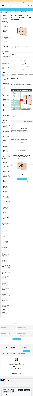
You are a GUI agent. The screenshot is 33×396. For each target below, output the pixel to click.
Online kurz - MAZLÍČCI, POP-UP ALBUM (5, 261)
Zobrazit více (16, 339)
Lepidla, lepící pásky (6, 196)
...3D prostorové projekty (6, 56)
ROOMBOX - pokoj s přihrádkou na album (5, 301)
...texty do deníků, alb (6, 38)
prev (12, 166)
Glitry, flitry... (5, 140)
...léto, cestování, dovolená (5, 31)
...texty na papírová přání (6, 37)
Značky (4, 309)
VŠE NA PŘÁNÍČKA (5, 114)
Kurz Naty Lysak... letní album (6, 287)
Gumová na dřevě (5, 146)
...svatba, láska (5, 27)
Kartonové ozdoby (6, 137)
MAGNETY (4, 212)
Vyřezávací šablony (6, 218)
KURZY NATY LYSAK (6, 250)
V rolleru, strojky (8, 201)
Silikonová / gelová (6, 143)
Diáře (4, 109)
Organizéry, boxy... (6, 207)
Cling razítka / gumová (6, 145)
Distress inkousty (5, 186)
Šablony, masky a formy (6, 176)
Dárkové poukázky (4, 20)
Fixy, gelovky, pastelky (6, 163)
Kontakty (5, 2)
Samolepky (4, 123)
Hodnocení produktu (21, 74)
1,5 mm (4, 236)
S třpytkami (7, 203)
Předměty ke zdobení (6, 177)
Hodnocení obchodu (16, 321)
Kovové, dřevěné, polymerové (5, 133)
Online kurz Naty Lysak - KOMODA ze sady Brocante (6, 291)
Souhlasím (27, 390)
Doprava (1, 2)
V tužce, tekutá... (8, 202)
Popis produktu (14, 74)
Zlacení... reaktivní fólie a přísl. (6, 180)
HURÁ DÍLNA (5, 18)
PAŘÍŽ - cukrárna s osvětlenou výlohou (5, 303)
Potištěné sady (5, 120)
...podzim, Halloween (6, 45)
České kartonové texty (5, 36)
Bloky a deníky (5, 110)
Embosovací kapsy (5, 219)
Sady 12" (4, 87)
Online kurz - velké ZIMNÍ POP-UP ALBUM (5, 263)
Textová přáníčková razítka (6, 119)
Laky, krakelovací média (6, 171)
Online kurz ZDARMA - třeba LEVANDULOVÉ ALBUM (6, 285)
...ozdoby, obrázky (5, 47)
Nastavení (5, 394)
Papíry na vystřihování (6, 83)
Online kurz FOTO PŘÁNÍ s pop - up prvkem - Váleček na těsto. (6, 279)
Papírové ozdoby (5, 130)
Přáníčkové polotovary (6, 115)
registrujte (19, 132)
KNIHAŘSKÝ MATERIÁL (5, 231)
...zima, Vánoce (5, 46)
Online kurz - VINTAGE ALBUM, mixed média (5, 271)
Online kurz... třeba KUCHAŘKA (5, 283)
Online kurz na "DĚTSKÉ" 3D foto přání (5, 277)
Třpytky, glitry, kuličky (6, 166)
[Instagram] (20, 373)
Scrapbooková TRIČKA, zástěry (5, 68)
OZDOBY (3, 122)
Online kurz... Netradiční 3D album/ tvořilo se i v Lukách (6, 299)
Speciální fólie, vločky (6, 175)
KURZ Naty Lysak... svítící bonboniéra (5, 289)
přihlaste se (13, 132)
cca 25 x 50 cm (5, 241)
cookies (8, 389)
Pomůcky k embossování (6, 156)
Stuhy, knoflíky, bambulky (6, 139)
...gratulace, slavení (6, 26)
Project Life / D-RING (6, 95)
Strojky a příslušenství (6, 217)
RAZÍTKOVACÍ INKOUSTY (5, 183)
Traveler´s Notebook (6, 100)
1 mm (4, 235)
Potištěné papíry (5, 78)
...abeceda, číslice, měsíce (5, 23)
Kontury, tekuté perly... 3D (6, 173)
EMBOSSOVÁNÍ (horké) (5, 153)
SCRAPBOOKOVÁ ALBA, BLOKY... (5, 94)
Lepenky (4, 82)
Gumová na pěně (5, 147)
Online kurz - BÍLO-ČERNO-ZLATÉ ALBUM (6, 268)
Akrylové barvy (5, 161)
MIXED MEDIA (4, 158)
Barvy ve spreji (5, 162)
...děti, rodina (5, 40)
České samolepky (4, 21)
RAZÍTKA (3, 142)
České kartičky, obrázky (5, 64)
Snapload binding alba (6, 99)
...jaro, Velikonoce (5, 42)
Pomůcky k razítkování (6, 151)
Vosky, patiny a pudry (6, 170)
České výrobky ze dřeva (5, 51)
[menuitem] (2, 9)
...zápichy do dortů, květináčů (6, 53)
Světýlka (4, 211)
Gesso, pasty (5, 167)
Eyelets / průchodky (6, 136)
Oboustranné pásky (7, 198)
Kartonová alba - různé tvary (6, 108)
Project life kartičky (6, 80)
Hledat (22, 6)
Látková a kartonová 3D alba (6, 104)
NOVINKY (4, 15)
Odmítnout (20, 390)
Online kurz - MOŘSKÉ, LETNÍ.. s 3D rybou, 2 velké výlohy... (6, 255)
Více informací (13, 47)
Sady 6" (4, 89)
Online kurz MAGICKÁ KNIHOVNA (5, 306)
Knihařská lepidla (4, 247)
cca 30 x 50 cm (5, 242)
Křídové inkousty (5, 190)
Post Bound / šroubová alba (6, 97)
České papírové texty (5, 62)
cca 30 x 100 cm (5, 243)
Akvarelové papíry (5, 79)
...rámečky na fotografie (6, 57)
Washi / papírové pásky (6, 125)
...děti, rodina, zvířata (6, 25)
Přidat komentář (20, 142)
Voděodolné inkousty (6, 187)
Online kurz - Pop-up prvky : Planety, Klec (6, 273)
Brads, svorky (5, 135)
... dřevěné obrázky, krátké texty (6, 59)
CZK (24, 2)
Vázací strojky (5, 224)
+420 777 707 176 (29, 5)
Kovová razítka (5, 150)
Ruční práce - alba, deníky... (6, 63)
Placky (3, 69)
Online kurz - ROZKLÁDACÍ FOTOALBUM (6, 259)
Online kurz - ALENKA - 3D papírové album (6, 253)
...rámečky (4, 49)
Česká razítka (4, 66)
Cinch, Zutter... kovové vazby (6, 223)
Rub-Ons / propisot (6, 131)
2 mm (4, 237)
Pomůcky (4, 181)
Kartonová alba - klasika (6, 105)
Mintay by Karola (22, 58)
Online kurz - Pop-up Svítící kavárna (6, 266)
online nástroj (12, 392)
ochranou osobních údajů (21, 353)
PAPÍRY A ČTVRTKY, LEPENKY (5, 75)
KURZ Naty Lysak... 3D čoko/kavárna (5, 294)
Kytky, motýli (5, 126)
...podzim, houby (5, 32)
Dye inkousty (5, 191)
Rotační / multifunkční (6, 149)
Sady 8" (4, 88)
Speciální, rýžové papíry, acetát (6, 85)
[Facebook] (18, 373)
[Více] (30, 9)
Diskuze (26, 74)
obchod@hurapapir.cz (17, 367)
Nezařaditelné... (5, 213)
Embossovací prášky (6, 155)
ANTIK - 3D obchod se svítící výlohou (6, 296)
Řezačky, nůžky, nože (6, 208)
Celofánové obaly (5, 116)
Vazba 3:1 (4, 227)
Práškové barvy (5, 165)
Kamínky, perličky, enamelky (5, 128)
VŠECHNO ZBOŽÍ (6, 72)
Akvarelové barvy (5, 159)
